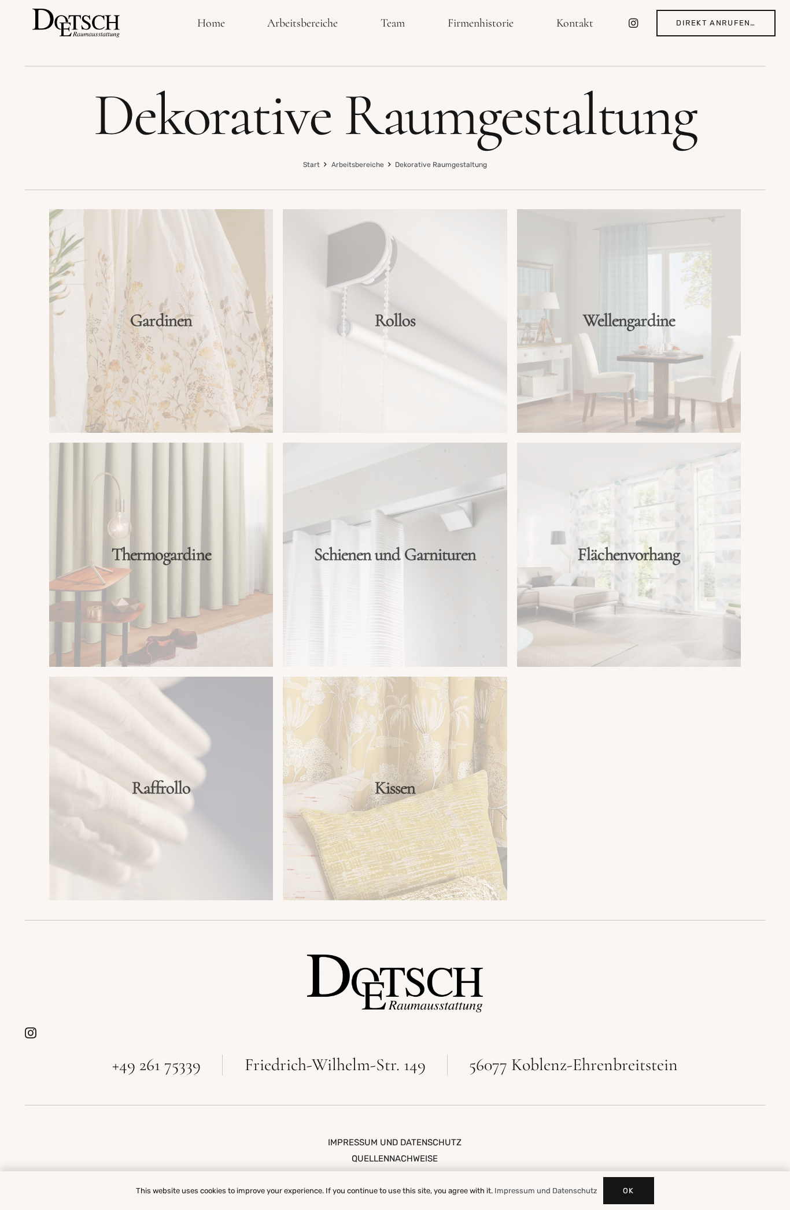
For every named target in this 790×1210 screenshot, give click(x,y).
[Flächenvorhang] (629, 554)
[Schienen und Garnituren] (395, 554)
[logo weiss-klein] (76, 23)
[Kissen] (395, 788)
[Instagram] (633, 23)
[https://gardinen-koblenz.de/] (395, 983)
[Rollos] (395, 321)
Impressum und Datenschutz (545, 1190)
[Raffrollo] (161, 788)
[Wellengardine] (629, 321)
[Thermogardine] (161, 554)
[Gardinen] (161, 321)
